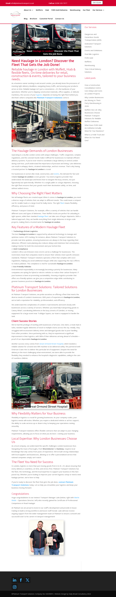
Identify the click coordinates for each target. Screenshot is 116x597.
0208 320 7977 (61, 3)
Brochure (33, 19)
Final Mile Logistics (92, 54)
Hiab (47, 10)
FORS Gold (89, 58)
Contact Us (59, 19)
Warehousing (75, 10)
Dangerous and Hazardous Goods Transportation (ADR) (93, 37)
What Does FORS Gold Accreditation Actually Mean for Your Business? (94, 128)
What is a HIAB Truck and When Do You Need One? (94, 137)
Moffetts (39, 10)
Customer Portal (46, 19)
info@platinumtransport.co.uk (22, 3)
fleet (62, 203)
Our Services (97, 10)
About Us (27, 10)
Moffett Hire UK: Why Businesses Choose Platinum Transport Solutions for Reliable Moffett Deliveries (93, 116)
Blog (25, 19)
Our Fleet (86, 10)
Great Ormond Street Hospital (51, 344)
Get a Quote (97, 3)
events (56, 174)
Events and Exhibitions (93, 50)
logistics (39, 95)
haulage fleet (43, 216)
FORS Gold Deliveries (59, 10)
